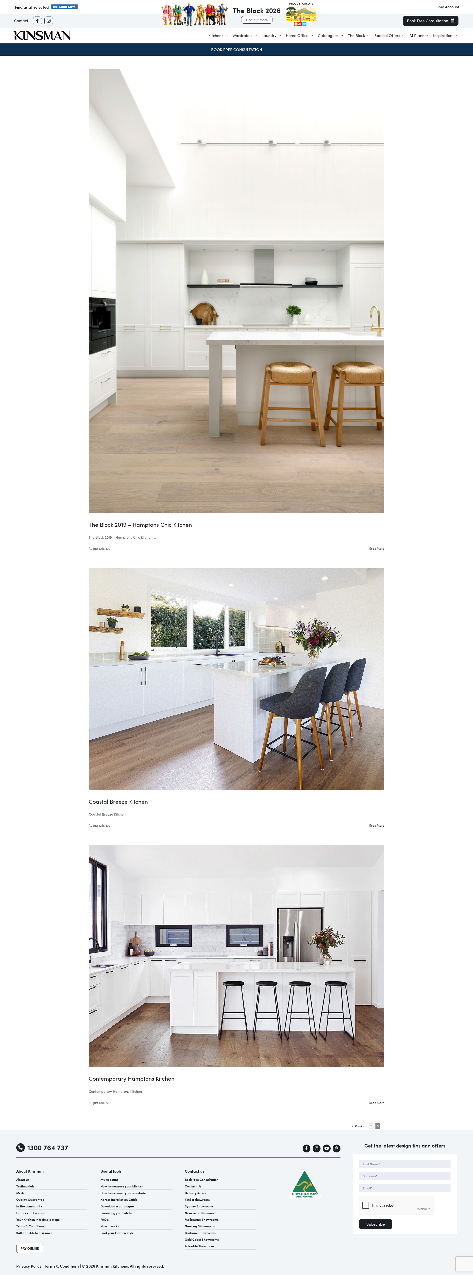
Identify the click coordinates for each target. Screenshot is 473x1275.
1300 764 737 (47, 1147)
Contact (21, 20)
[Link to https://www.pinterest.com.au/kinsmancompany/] (337, 1148)
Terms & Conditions (61, 1266)
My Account (448, 6)
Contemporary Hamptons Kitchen (131, 1078)
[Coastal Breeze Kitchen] (236, 679)
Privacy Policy (28, 1266)
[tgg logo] (64, 6)
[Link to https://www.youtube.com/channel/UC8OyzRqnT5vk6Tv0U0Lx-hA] (327, 1148)
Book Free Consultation (236, 49)
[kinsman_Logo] (42, 32)
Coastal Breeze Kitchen (118, 801)
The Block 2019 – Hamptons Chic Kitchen (140, 524)
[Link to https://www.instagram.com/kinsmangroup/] (48, 21)
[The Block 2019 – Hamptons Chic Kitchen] (236, 291)
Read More (376, 548)
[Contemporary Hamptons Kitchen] (236, 956)
